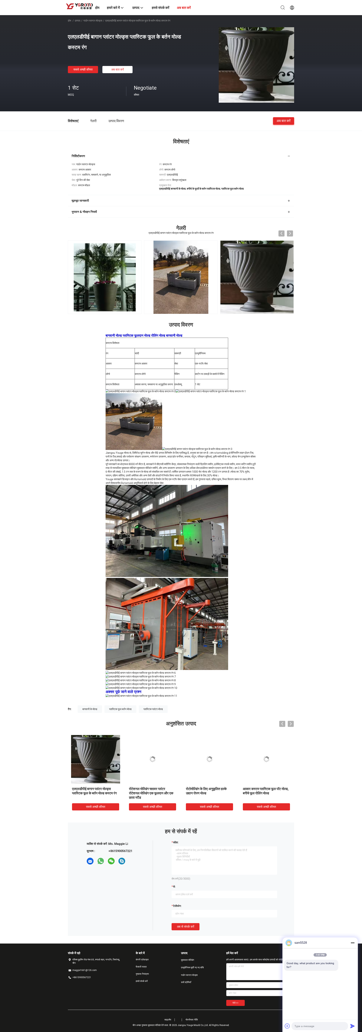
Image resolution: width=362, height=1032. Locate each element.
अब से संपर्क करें (185, 926)
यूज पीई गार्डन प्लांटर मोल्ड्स (202, 789)
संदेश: (176, 842)
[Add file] (287, 1026)
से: (174, 886)
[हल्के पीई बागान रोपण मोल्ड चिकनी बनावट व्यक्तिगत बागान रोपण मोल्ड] (266, 759)
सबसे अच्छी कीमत (83, 69)
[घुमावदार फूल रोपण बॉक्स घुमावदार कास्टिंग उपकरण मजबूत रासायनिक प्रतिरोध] (152, 759)
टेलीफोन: (177, 905)
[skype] (121, 861)
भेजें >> (235, 1003)
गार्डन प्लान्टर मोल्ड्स (92, 20)
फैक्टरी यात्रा (141, 966)
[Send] (353, 1026)
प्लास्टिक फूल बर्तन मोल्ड (120, 709)
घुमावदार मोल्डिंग (187, 960)
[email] (90, 861)
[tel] (132, 861)
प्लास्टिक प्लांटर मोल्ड (153, 709)
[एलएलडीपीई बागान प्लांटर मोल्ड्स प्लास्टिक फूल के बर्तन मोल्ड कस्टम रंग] (256, 64)
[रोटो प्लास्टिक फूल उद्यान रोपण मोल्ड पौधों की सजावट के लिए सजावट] (95, 759)
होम (69, 20)
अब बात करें (117, 69)
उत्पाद (77, 20)
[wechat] (111, 861)
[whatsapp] (100, 861)
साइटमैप (167, 1019)
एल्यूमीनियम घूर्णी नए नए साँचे (192, 967)
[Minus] (352, 943)
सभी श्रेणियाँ (186, 982)
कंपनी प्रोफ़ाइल (142, 959)
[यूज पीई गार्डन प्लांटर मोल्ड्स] (209, 759)
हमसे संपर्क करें (142, 981)
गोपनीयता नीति (192, 1019)
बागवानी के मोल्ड (89, 709)
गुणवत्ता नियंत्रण (142, 974)
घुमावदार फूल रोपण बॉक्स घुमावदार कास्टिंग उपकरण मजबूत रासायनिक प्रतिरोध (149, 793)
